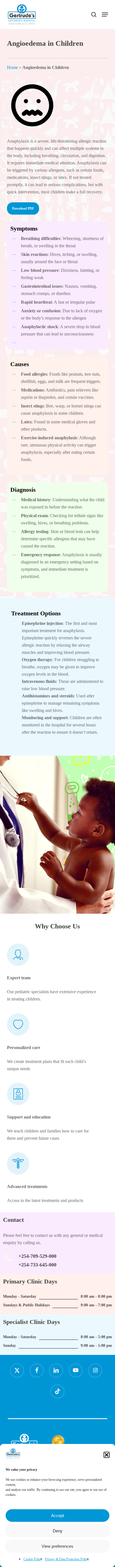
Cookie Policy (32, 1559)
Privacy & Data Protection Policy (67, 1559)
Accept (57, 1515)
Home (12, 67)
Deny (58, 1530)
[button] (106, 1455)
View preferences (57, 1546)
